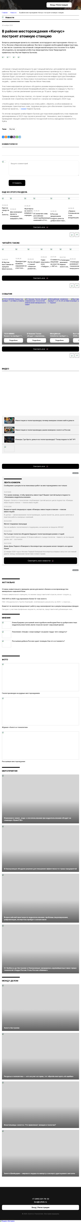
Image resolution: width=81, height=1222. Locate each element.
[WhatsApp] (17, 137)
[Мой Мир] (9, 137)
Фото (5, 659)
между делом (10, 981)
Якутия (12, 129)
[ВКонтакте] (3, 137)
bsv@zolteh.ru (40, 1202)
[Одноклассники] (6, 137)
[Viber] (14, 137)
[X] (11, 137)
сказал (24, 109)
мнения (6, 618)
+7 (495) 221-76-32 (40, 1199)
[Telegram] (20, 137)
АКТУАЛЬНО (8, 582)
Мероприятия (9, 771)
